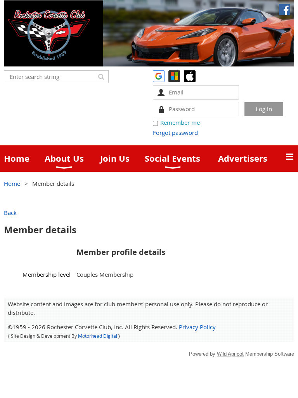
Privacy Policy (197, 327)
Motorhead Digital (97, 336)
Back (10, 212)
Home (12, 183)
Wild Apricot (230, 354)
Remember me (180, 122)
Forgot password (175, 132)
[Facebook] (284, 9)
